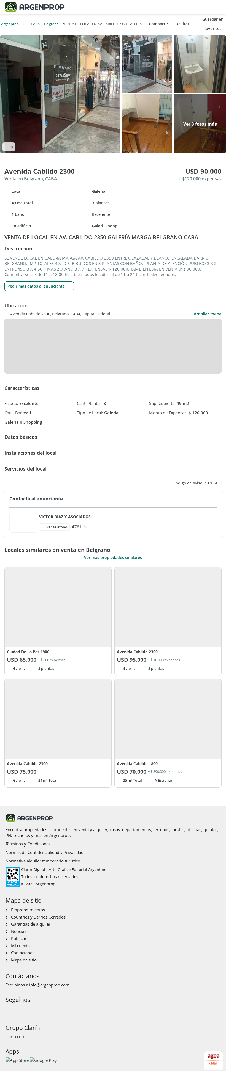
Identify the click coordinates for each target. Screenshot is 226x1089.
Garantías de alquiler (30, 924)
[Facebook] (9, 1009)
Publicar (18, 938)
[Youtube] (27, 1009)
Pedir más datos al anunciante (36, 286)
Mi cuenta (20, 945)
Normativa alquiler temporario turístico (43, 861)
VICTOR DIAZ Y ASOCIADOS (65, 516)
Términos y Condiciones (28, 844)
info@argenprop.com (49, 985)
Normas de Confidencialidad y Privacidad (45, 852)
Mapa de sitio (24, 960)
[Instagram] (18, 1009)
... (24, 23)
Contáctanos (22, 952)
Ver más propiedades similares (113, 557)
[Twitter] (35, 1009)
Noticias (18, 931)
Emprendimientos (28, 909)
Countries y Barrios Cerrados (38, 917)
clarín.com (15, 1036)
